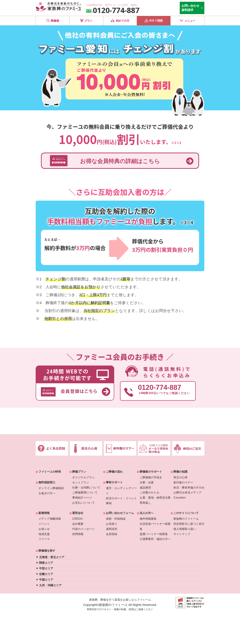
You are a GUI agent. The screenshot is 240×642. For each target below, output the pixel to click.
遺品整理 (145, 487)
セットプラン (80, 482)
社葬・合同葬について (86, 487)
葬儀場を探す (46, 550)
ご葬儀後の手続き (151, 477)
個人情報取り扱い (184, 528)
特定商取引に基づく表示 (188, 523)
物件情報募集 (148, 518)
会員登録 (111, 534)
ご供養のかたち (149, 492)
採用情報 (77, 534)
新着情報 (44, 512)
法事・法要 (147, 482)
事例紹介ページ (82, 497)
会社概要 (77, 523)
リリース (44, 538)
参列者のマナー (183, 482)
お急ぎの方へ (46, 493)
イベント (44, 523)
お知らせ (44, 528)
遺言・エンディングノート (121, 491)
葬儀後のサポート (151, 471)
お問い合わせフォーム (120, 512)
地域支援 (44, 534)
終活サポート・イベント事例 (121, 501)
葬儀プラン (79, 471)
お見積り (111, 523)
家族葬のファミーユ (186, 518)
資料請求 (111, 528)
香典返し (145, 502)
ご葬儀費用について (85, 492)
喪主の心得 (180, 477)
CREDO (77, 518)
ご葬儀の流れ (114, 471)
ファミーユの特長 (49, 471)
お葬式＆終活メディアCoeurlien (187, 495)
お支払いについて (83, 502)
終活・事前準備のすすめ (188, 487)
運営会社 (77, 512)
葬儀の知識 (180, 471)
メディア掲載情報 (49, 518)
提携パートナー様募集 (154, 534)
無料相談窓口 (46, 482)
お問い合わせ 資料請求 (190, 8)
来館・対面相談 (116, 518)
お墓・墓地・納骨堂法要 (155, 497)
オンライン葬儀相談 (51, 488)
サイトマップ (181, 534)
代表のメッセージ (83, 528)
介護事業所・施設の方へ (155, 538)
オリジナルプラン (83, 477)
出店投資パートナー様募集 (155, 526)
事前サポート (114, 482)
